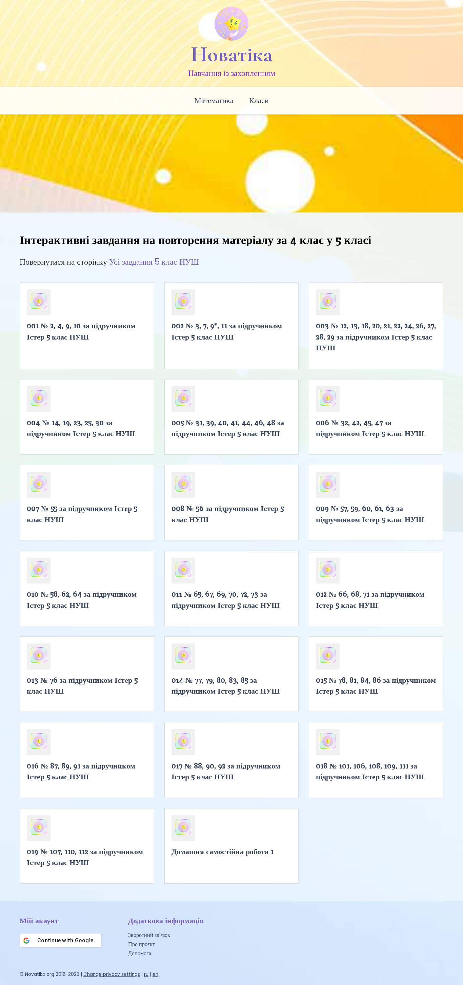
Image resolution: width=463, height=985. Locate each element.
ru (146, 974)
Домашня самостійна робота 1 (223, 851)
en (155, 974)
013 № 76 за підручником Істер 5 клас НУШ (82, 685)
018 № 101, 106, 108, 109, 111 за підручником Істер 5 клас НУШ (370, 771)
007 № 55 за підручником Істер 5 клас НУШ (82, 513)
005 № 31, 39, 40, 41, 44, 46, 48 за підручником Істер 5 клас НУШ (228, 427)
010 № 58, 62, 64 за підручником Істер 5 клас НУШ (82, 599)
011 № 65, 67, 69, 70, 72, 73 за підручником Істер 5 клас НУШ (226, 599)
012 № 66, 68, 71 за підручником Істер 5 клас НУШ (370, 599)
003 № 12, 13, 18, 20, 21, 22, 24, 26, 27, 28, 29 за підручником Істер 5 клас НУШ (376, 337)
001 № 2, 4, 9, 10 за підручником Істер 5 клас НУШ (81, 331)
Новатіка (232, 54)
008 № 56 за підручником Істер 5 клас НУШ (228, 513)
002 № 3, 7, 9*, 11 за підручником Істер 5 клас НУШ (227, 331)
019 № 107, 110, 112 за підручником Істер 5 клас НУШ (85, 856)
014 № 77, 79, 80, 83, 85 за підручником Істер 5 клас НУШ (226, 685)
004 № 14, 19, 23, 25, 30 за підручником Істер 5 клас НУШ (81, 427)
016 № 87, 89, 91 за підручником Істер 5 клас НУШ (81, 771)
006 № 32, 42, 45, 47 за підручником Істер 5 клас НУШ (370, 427)
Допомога (139, 953)
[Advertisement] (231, 161)
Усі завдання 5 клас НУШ (154, 261)
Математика (214, 100)
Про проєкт (141, 944)
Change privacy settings (111, 974)
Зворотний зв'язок (149, 935)
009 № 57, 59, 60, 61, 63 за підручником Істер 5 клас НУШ (370, 513)
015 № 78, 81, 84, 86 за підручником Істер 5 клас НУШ (376, 685)
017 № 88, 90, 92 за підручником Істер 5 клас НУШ (226, 771)
